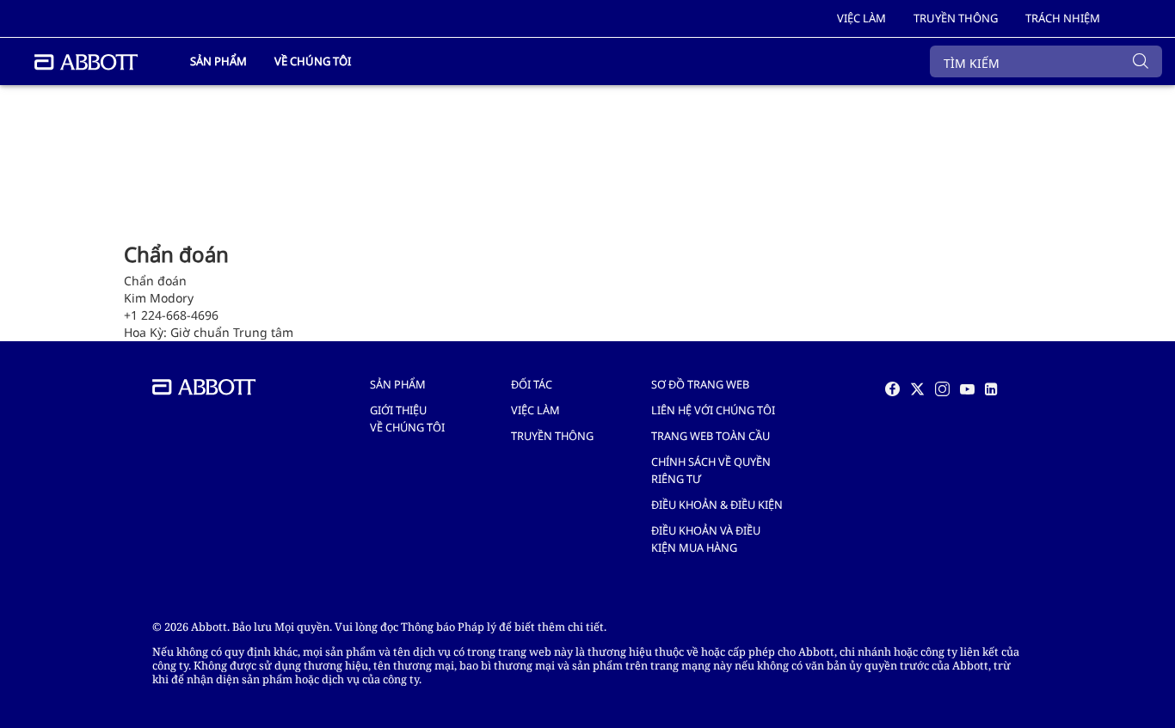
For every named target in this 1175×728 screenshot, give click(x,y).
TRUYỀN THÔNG (552, 436)
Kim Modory (159, 298)
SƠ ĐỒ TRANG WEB (700, 384)
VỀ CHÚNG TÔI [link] (312, 61)
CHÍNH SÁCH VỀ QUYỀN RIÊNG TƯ (711, 470)
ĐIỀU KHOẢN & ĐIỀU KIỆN (717, 504)
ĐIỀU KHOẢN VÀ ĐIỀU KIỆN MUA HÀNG (705, 539)
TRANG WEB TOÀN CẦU (710, 436)
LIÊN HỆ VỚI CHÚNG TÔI (713, 410)
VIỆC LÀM (535, 410)
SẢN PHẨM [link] (218, 61)
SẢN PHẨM (398, 384)
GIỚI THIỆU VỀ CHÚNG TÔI (407, 418)
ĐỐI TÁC (531, 384)
